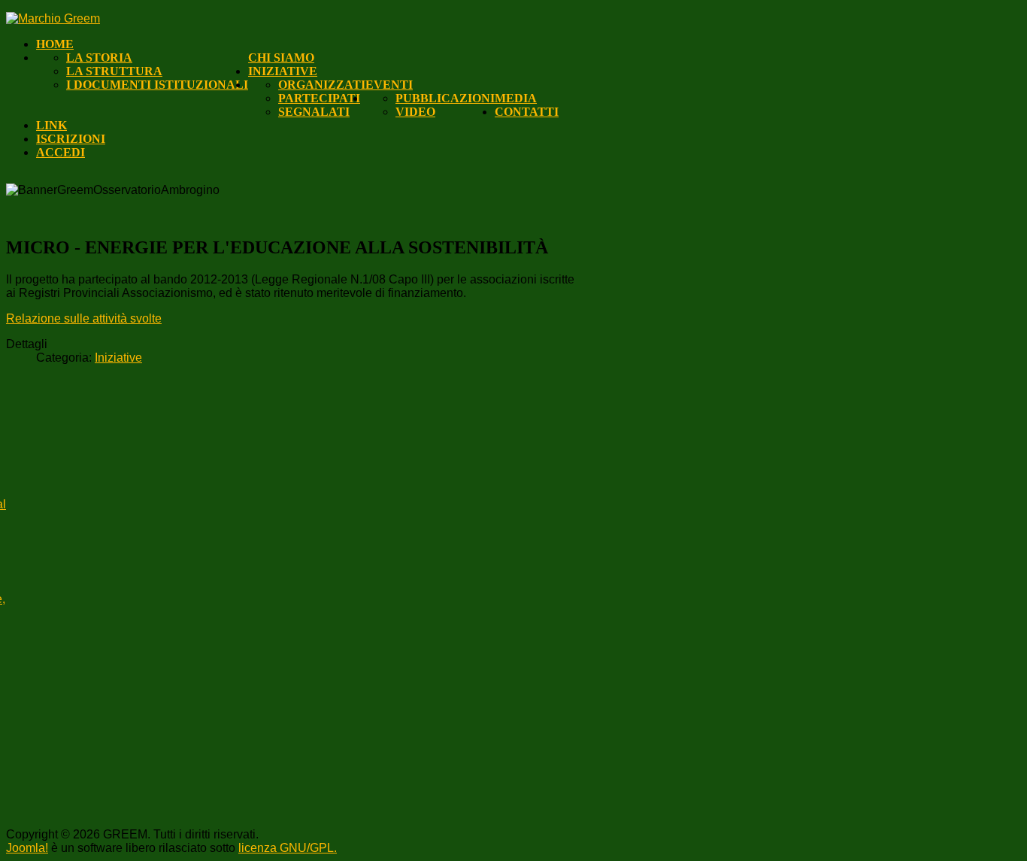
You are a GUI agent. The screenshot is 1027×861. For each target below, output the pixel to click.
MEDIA (516, 98)
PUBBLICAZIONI (445, 98)
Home (55, 44)
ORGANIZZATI (321, 84)
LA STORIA (99, 57)
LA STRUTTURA (114, 71)
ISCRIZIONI (70, 138)
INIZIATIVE (282, 71)
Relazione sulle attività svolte (84, 318)
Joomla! (27, 847)
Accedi (60, 152)
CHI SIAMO (281, 57)
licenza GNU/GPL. (287, 847)
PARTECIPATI (319, 98)
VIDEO (415, 111)
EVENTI (389, 84)
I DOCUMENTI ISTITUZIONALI (157, 84)
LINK (51, 125)
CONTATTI (527, 111)
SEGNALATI (314, 111)
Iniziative (118, 357)
